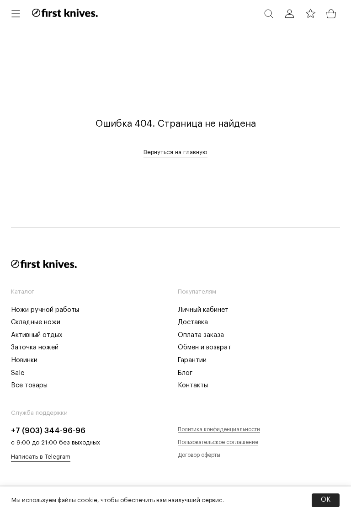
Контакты (193, 385)
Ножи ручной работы (45, 309)
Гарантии (192, 360)
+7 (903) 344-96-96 (48, 430)
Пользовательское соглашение (218, 442)
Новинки (24, 360)
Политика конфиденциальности (219, 429)
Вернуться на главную (175, 152)
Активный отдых (37, 335)
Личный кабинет (203, 309)
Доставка (193, 322)
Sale (18, 372)
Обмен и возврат (204, 347)
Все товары (29, 385)
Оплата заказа (201, 335)
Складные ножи (35, 322)
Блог (185, 372)
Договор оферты (199, 455)
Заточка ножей (34, 347)
